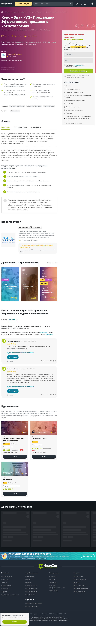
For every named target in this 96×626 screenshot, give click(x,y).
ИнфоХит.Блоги (30, 595)
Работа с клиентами (17, 106)
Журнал (4, 592)
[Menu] (17, 3)
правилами (43, 332)
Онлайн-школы (6, 585)
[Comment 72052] (33, 369)
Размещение (29, 576)
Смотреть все (52, 263)
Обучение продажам (34, 106)
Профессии (5, 579)
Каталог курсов (6, 576)
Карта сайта (53, 591)
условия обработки (78, 65)
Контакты (52, 579)
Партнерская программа (33, 603)
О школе (13, 319)
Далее (15, 456)
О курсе (4, 319)
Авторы (4, 583)
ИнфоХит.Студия (31, 585)
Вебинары (5, 589)
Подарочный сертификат (10, 595)
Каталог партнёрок (31, 606)
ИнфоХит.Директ (31, 592)
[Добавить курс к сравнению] (77, 26)
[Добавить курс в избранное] (82, 26)
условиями (49, 334)
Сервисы (28, 583)
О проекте (52, 576)
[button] (15, 271)
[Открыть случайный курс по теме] (93, 26)
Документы (53, 583)
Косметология (49, 106)
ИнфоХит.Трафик (31, 589)
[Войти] (92, 3)
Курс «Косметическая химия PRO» (20, 353)
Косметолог (15, 111)
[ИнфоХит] (6, 3)
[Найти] (71, 4)
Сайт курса (13, 357)
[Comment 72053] (35, 341)
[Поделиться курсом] (87, 26)
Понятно (14, 622)
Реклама (28, 579)
